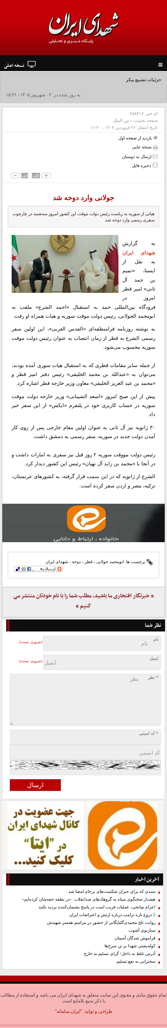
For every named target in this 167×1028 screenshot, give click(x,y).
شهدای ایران (56, 561)
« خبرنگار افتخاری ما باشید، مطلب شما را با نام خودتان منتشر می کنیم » (83, 601)
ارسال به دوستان (137, 156)
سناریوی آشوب (142, 930)
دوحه (76, 561)
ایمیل (154, 658)
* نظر (153, 677)
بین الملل (121, 120)
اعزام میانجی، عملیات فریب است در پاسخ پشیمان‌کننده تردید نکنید (96, 907)
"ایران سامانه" (68, 1011)
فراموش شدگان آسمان (135, 938)
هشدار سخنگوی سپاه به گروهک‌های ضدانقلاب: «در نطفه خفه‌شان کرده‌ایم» (88, 899)
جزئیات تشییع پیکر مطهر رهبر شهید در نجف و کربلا (112, 79)
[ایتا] (83, 523)
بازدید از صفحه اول (135, 138)
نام (155, 639)
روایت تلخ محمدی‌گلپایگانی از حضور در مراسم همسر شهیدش (101, 922)
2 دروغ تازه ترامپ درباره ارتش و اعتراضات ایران (112, 915)
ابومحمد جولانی (110, 561)
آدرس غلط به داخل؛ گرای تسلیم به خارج (119, 953)
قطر (88, 561)
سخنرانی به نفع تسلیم (136, 961)
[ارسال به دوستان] (155, 156)
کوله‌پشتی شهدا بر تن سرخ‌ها (129, 946)
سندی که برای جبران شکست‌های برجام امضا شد (111, 891)
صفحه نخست (146, 120)
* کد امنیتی (148, 733)
